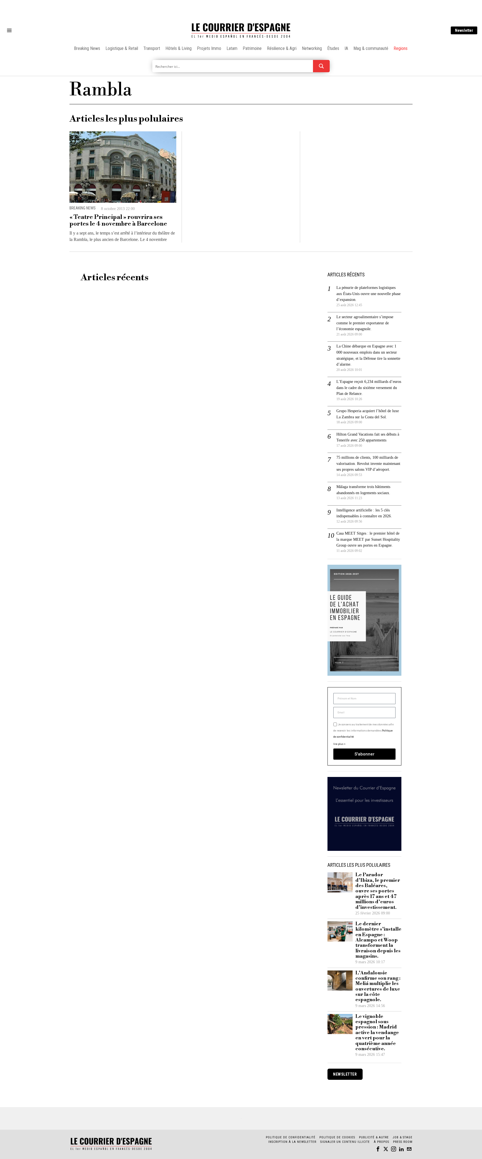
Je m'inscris (298, 627)
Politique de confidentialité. (273, 648)
